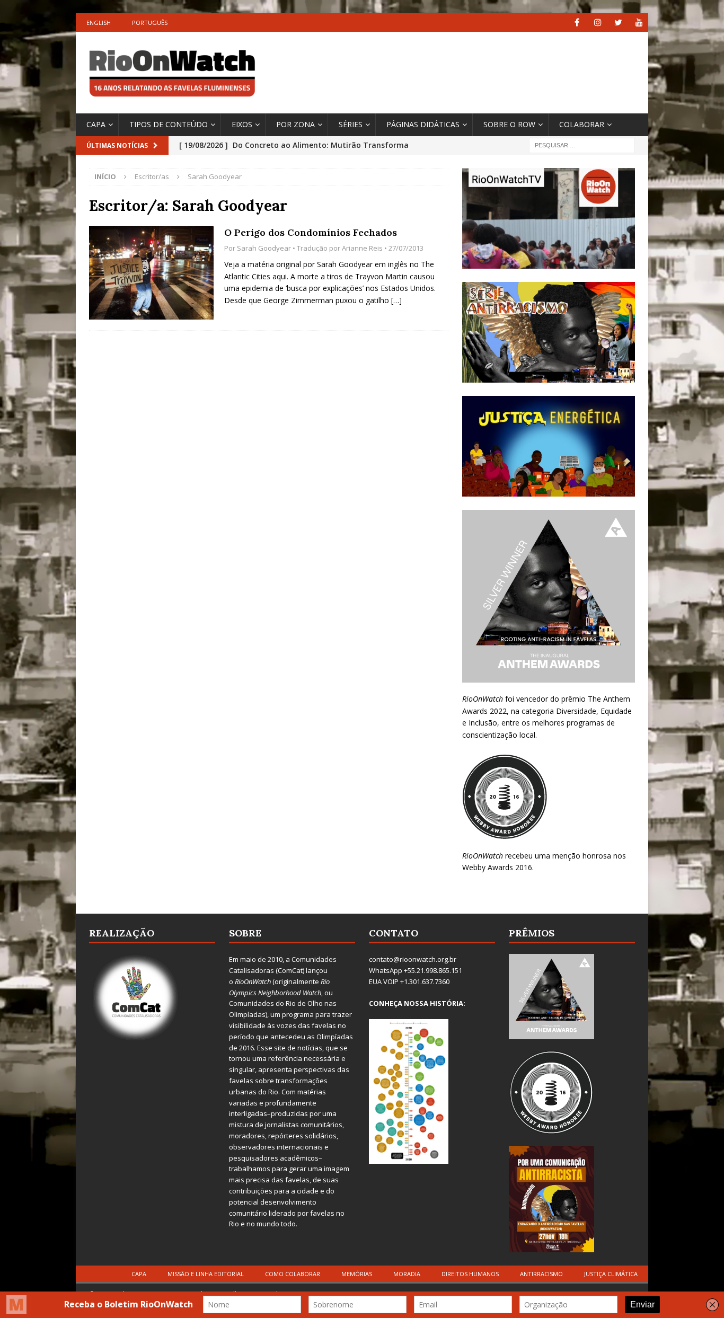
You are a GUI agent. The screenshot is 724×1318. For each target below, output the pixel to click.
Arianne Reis (362, 248)
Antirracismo (541, 1274)
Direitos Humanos (470, 1274)
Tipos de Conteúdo (168, 124)
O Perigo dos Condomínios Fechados (310, 232)
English (98, 22)
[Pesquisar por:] (582, 144)
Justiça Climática (611, 1274)
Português (149, 22)
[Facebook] (577, 22)
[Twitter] (618, 22)
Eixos (242, 124)
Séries (351, 124)
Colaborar (581, 124)
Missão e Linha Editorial (205, 1274)
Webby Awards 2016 (497, 867)
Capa (95, 124)
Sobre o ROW (509, 124)
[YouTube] (639, 22)
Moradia (406, 1274)
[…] (396, 300)
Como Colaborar (292, 1274)
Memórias (356, 1274)
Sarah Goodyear (264, 248)
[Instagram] (597, 22)
